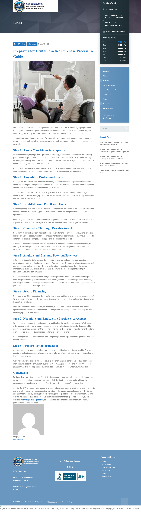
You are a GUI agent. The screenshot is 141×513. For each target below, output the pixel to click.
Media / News (106, 476)
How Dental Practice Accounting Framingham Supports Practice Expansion (114, 151)
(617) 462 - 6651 (21, 471)
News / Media (107, 104)
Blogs (105, 99)
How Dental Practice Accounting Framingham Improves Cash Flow (111, 158)
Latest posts (32, 44)
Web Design (53, 502)
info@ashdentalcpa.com (72, 461)
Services (106, 80)
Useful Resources (109, 85)
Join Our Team (108, 108)
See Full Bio (18, 439)
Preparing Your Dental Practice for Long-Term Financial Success (114, 165)
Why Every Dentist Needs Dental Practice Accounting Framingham (114, 143)
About (105, 76)
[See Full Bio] (24, 439)
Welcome (106, 71)
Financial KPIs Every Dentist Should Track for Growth (114, 172)
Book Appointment (109, 90)
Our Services (106, 464)
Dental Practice (19, 44)
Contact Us (107, 94)
